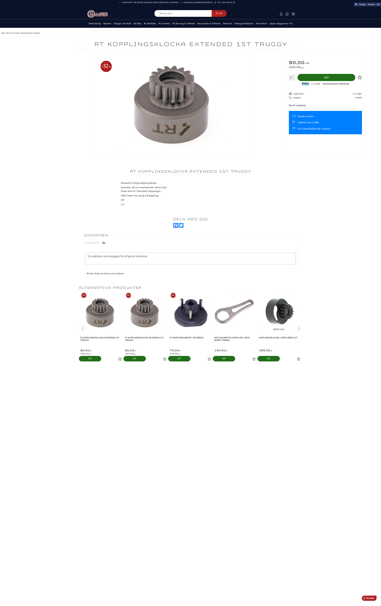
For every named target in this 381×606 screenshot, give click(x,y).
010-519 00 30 (228, 2)
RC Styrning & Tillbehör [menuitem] (183, 23)
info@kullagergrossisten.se (198, 2)
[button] (287, 14)
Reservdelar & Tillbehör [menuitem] (209, 23)
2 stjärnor (89, 242)
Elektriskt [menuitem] (227, 23)
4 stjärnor (94, 242)
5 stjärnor (97, 242)
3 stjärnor (92, 242)
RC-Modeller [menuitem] (150, 23)
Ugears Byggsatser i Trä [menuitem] (281, 23)
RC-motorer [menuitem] (164, 23)
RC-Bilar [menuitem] (138, 23)
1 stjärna (86, 242)
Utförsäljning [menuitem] (94, 23)
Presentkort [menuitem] (261, 23)
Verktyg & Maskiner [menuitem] (243, 23)
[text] (325, 63)
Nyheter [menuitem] (107, 23)
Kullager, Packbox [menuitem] (122, 23)
